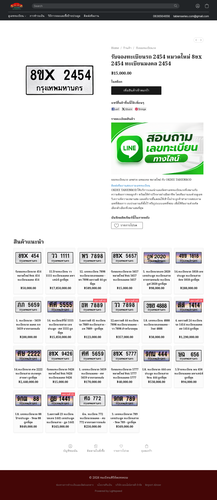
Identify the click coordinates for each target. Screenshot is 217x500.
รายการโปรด (121, 451)
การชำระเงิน (37, 16)
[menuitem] (196, 40)
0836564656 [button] (161, 16)
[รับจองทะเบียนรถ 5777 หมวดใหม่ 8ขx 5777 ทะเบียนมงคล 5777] (124, 355)
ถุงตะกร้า (146, 451)
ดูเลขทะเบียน (16, 16)
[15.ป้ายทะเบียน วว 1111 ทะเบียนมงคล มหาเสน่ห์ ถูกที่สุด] (60, 257)
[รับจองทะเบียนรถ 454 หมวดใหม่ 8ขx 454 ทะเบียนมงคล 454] (28, 257)
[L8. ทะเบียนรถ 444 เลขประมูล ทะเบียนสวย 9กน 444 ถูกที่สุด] (156, 355)
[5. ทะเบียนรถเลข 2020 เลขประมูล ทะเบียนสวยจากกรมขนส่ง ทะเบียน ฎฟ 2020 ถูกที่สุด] (156, 257)
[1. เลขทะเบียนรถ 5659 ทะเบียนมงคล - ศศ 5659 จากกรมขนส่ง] (92, 355)
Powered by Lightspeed (108, 490)
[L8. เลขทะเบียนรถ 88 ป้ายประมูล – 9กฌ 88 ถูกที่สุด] (28, 400)
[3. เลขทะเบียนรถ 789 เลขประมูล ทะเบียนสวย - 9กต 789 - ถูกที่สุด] (124, 400)
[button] (16, 6)
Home (115, 48)
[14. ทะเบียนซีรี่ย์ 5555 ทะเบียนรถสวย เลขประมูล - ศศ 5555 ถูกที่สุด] (60, 306)
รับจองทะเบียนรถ (146, 48)
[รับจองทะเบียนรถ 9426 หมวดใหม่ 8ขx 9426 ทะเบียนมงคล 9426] (60, 355)
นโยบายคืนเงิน (104, 485)
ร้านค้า (127, 48)
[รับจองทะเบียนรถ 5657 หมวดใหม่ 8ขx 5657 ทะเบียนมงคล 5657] (124, 257)
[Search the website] (175, 5)
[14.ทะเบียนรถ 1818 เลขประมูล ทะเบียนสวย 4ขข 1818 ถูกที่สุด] (188, 257)
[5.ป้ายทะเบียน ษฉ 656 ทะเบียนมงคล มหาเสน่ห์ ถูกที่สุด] (188, 355)
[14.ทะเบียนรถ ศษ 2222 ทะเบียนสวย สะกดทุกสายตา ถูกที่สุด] (28, 355)
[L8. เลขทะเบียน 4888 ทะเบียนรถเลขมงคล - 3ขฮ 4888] (156, 306)
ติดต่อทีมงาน (91, 16)
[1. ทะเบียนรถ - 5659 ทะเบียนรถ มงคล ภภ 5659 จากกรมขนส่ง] (28, 306)
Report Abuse (153, 485)
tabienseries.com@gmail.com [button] (191, 16)
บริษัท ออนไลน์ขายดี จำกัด (128, 485)
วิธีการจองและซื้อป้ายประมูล (64, 16)
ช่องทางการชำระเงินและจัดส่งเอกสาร (75, 485)
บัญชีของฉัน (70, 451)
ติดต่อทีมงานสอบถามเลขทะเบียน (130, 186)
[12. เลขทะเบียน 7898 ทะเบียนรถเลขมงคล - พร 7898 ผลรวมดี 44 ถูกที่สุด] (92, 257)
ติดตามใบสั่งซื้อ (96, 451)
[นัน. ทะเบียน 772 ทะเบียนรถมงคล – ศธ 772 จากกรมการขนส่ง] (92, 400)
